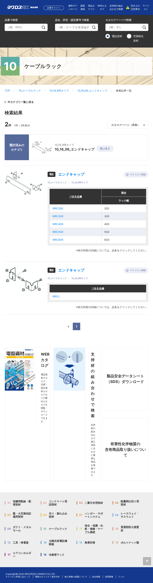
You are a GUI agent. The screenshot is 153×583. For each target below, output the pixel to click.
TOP (7, 90)
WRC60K (57, 239)
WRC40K (57, 224)
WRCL (56, 296)
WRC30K (57, 216)
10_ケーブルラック (30, 90)
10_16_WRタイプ (59, 90)
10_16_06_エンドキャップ (92, 90)
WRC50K (57, 231)
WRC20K (57, 208)
